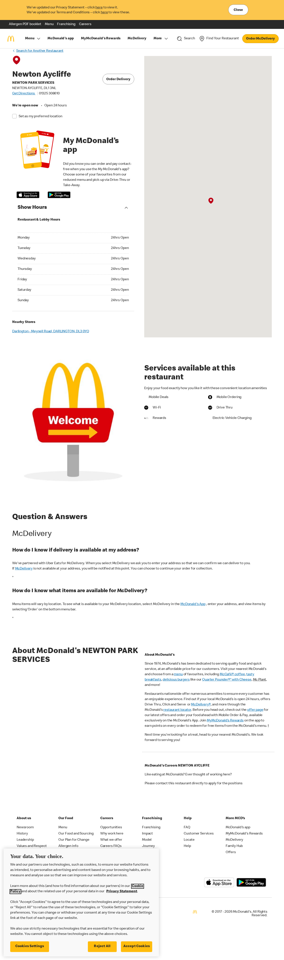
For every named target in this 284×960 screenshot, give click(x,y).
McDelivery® (201, 705)
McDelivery (24, 569)
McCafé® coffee (232, 674)
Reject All (102, 946)
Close (238, 10)
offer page (255, 710)
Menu (29, 38)
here (99, 8)
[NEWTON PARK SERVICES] (211, 201)
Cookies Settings (29, 946)
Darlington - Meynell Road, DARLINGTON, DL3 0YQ (50, 331)
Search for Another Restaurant (39, 51)
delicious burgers (176, 680)
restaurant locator (177, 710)
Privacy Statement (121, 891)
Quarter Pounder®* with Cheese (226, 680)
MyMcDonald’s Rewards (225, 721)
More (158, 38)
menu (178, 674)
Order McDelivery (260, 39)
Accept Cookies (136, 946)
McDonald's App (192, 604)
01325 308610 (49, 94)
